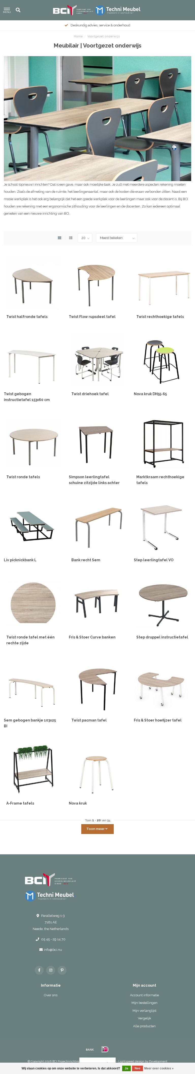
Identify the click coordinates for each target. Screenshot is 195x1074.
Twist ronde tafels (23, 477)
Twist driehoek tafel (90, 394)
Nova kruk (78, 803)
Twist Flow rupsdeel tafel (92, 317)
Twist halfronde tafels (26, 317)
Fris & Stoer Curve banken (92, 637)
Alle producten (144, 1026)
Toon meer (95, 829)
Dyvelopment (158, 1061)
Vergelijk (144, 1018)
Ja (126, 1068)
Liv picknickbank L (20, 560)
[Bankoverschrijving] (90, 1049)
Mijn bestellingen (144, 1003)
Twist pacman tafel (89, 720)
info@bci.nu (53, 950)
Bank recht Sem (85, 560)
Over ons (50, 995)
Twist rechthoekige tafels (160, 317)
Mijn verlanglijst (144, 1011)
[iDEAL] (105, 1049)
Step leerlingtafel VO (153, 560)
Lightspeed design (131, 1061)
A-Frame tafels (20, 803)
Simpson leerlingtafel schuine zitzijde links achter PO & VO (94, 483)
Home (78, 36)
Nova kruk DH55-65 (150, 394)
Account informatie (144, 995)
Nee (137, 1068)
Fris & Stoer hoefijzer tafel (158, 720)
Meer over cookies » (159, 1068)
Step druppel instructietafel (162, 637)
